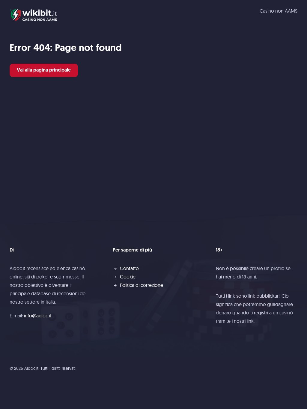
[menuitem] (278, 11)
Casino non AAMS (278, 11)
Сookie (128, 277)
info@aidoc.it (37, 316)
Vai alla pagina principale (44, 70)
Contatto (129, 268)
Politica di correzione (141, 285)
